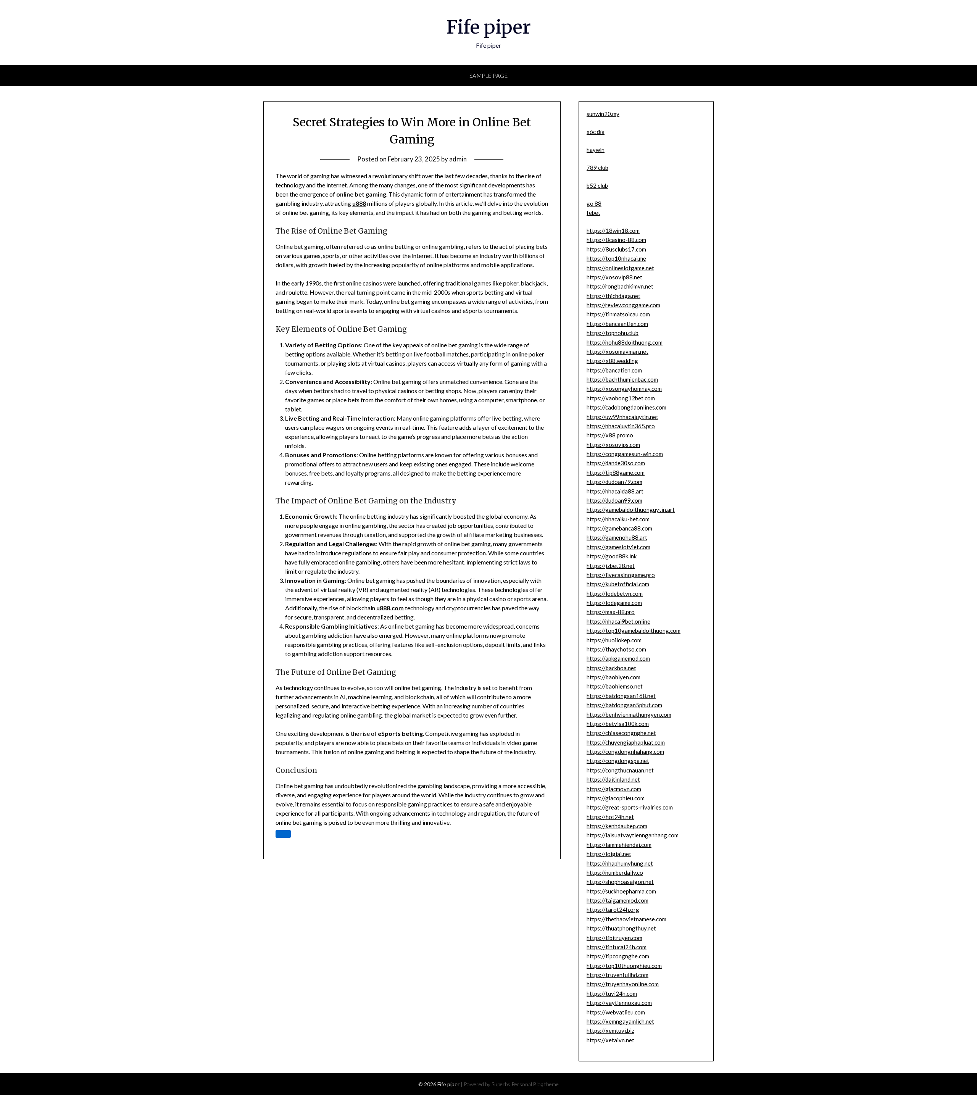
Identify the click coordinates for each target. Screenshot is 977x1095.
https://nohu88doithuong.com (625, 342)
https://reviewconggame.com (623, 305)
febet (593, 212)
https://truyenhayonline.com (623, 984)
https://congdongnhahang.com (625, 751)
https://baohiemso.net (615, 686)
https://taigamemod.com (617, 900)
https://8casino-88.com (616, 239)
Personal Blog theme (535, 1084)
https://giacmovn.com (614, 788)
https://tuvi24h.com (612, 993)
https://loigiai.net (609, 853)
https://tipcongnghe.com (618, 956)
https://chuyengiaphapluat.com (626, 742)
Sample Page (488, 75)
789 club (597, 167)
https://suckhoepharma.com (621, 891)
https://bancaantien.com (617, 323)
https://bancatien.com (614, 370)
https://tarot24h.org (613, 909)
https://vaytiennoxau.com (619, 1002)
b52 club (597, 185)
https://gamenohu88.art (617, 537)
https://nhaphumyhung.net (620, 863)
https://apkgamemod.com (618, 658)
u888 (359, 203)
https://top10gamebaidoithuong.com (633, 630)
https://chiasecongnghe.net (621, 732)
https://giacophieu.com (616, 798)
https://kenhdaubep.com (617, 825)
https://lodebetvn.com (615, 593)
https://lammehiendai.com (619, 844)
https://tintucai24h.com (616, 946)
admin (458, 159)
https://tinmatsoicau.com (618, 314)
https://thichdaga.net (613, 295)
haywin (596, 149)
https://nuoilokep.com (614, 640)
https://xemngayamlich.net (620, 1021)
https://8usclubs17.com (616, 249)
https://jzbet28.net (611, 565)
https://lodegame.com (614, 602)
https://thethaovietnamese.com (626, 919)
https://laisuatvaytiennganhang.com (633, 835)
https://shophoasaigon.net (620, 881)
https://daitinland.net (613, 779)
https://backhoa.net (611, 667)
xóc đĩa (596, 131)
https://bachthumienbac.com (622, 379)
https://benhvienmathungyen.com (629, 714)
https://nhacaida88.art (615, 491)
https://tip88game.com (616, 472)
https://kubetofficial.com (618, 584)
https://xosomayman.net (617, 351)
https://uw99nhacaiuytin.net (622, 416)
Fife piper (489, 27)
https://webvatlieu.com (616, 1012)
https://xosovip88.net (614, 277)
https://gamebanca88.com (619, 528)
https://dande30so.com (616, 463)
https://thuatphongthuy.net (621, 928)
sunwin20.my (603, 113)
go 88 (594, 203)
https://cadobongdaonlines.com (626, 407)
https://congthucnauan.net (620, 770)
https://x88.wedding (612, 360)
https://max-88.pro (611, 611)
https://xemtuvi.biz (610, 1030)
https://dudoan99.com (614, 500)
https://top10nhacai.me (616, 258)
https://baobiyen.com (613, 677)
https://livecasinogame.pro (621, 574)
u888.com (390, 607)
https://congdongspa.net (618, 760)
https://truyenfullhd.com (617, 974)
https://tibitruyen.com (614, 937)
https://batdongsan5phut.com (624, 705)
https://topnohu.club (612, 332)
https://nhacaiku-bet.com (618, 519)
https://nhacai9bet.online (618, 621)
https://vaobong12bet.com (621, 398)
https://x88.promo (610, 435)
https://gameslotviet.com (618, 546)
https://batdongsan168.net (621, 695)
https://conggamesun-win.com (625, 453)
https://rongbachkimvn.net (620, 286)
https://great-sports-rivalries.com (630, 807)
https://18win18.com (613, 230)
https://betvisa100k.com (618, 723)
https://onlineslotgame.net (620, 267)
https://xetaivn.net (610, 1040)
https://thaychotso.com (616, 649)
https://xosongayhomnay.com (624, 388)
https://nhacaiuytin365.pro (621, 426)
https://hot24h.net (610, 816)
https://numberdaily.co (615, 872)
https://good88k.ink (612, 556)
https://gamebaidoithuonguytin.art (631, 509)
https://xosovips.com (613, 444)
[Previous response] (283, 834)
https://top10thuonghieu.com (624, 965)
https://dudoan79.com (614, 481)
